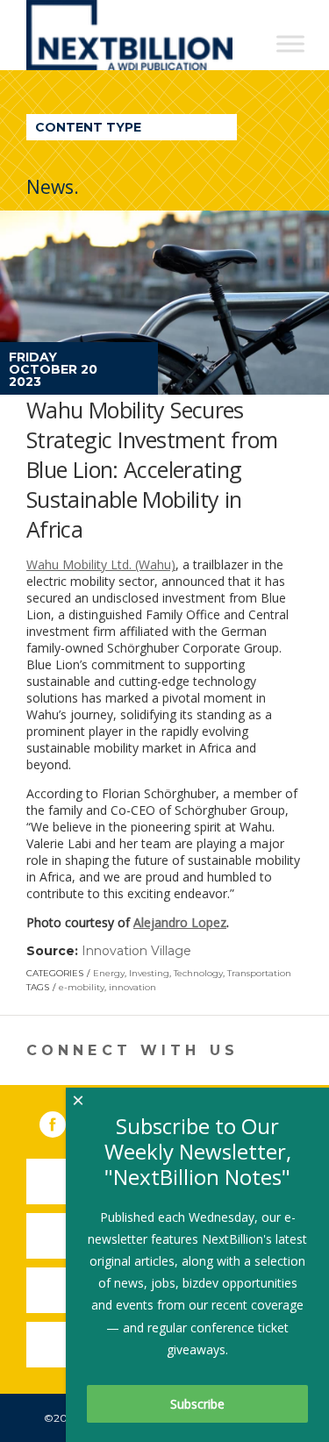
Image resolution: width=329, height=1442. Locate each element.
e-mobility (81, 987)
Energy (109, 973)
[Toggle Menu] (290, 43)
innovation (132, 987)
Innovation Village (136, 951)
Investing (149, 973)
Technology (198, 973)
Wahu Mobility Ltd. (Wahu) (100, 564)
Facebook (65, 1121)
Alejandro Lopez (179, 922)
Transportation (259, 973)
